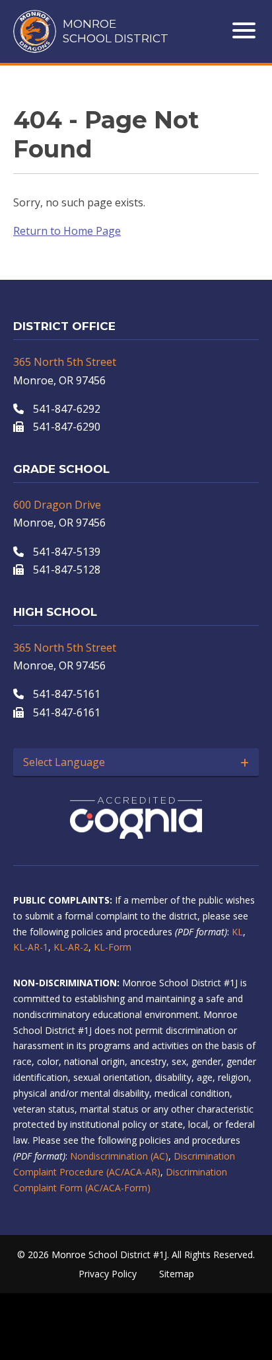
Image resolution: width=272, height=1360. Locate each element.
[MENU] (245, 30)
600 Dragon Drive (57, 504)
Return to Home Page (67, 231)
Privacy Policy (108, 1273)
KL (237, 931)
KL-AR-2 (70, 947)
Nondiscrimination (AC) (119, 1156)
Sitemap (176, 1273)
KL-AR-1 (30, 947)
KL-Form (112, 947)
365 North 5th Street (64, 362)
